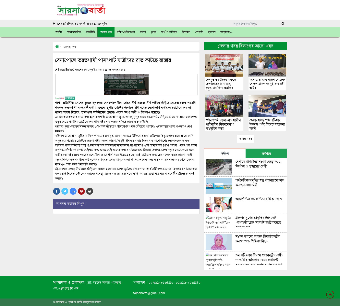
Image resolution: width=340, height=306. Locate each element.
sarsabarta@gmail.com (149, 293)
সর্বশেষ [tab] (225, 153)
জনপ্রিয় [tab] (266, 153)
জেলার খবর (70, 46)
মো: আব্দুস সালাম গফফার (104, 282)
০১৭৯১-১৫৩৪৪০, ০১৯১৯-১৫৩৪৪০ (173, 282)
